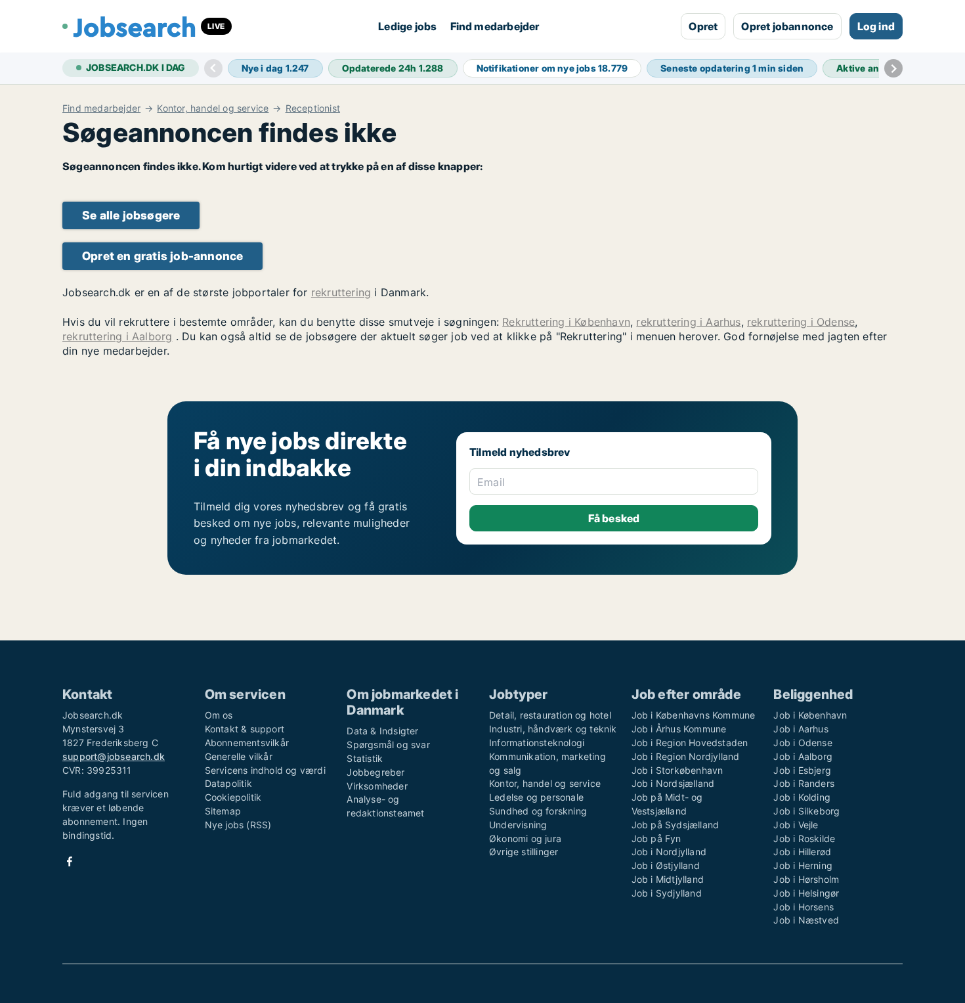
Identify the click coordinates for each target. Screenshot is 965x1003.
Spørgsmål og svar (388, 744)
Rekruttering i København (566, 321)
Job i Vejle (795, 824)
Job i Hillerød (802, 851)
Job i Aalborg (802, 756)
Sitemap (223, 810)
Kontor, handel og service (212, 108)
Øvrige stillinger (523, 851)
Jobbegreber (375, 772)
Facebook (69, 861)
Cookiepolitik (233, 797)
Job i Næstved (806, 919)
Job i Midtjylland (668, 879)
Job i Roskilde (804, 838)
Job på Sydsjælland (675, 824)
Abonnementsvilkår (247, 742)
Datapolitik (228, 783)
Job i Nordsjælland (673, 783)
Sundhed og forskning (538, 810)
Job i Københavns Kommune (694, 715)
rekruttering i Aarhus (688, 321)
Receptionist (313, 108)
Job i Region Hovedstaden (690, 742)
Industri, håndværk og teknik (553, 728)
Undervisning (518, 824)
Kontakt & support (244, 728)
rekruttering (341, 292)
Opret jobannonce (787, 26)
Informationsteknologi (536, 742)
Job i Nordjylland (669, 851)
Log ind (876, 26)
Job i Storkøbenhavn (677, 770)
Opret (703, 26)
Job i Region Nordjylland (686, 756)
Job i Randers (803, 783)
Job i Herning (802, 865)
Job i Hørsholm (806, 879)
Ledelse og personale (536, 797)
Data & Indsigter (382, 730)
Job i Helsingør (806, 893)
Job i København (810, 715)
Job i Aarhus (800, 728)
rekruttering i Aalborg (117, 336)
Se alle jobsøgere (131, 215)
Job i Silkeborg (806, 810)
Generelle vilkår (238, 756)
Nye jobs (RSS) (238, 824)
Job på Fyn (656, 838)
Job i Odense (802, 742)
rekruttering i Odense (801, 321)
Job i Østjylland (666, 865)
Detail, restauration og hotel (550, 715)
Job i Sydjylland (667, 893)
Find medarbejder (495, 26)
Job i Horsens (803, 906)
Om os (219, 715)
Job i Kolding (801, 797)
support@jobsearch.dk (113, 756)
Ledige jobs (407, 26)
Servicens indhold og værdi (265, 770)
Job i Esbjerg (802, 770)
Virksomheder (377, 785)
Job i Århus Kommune (679, 728)
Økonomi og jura (525, 838)
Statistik (365, 758)
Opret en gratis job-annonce (162, 256)
